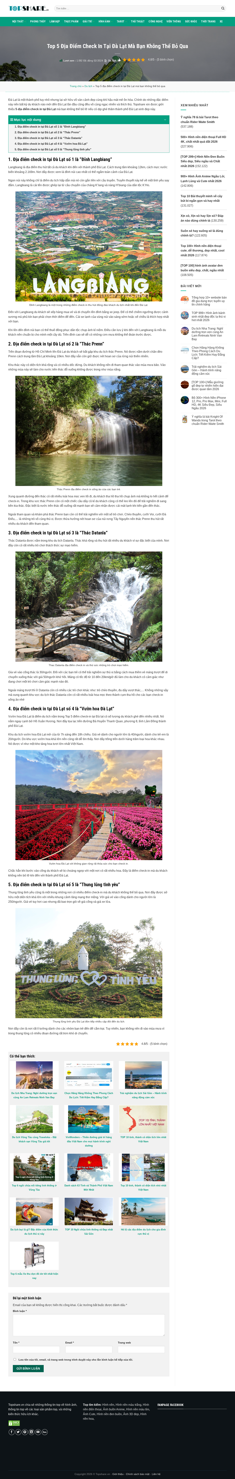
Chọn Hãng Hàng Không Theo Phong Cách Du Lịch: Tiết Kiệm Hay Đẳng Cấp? (208, 353)
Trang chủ (76, 86)
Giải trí (87, 21)
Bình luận (20, 1311)
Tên (16, 1342)
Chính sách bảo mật (138, 1474)
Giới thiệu (118, 1474)
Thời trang (208, 21)
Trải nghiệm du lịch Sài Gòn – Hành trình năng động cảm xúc (206, 370)
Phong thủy (38, 21)
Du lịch (112, 60)
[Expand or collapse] (165, 119)
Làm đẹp (55, 21)
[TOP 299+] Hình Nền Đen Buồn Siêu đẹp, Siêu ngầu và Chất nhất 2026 (203, 161)
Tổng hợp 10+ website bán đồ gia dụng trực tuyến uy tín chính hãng (209, 301)
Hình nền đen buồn (109, 1414)
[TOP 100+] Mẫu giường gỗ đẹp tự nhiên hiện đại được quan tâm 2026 (207, 386)
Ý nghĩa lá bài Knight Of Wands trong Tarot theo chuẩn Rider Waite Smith (207, 420)
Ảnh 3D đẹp (131, 1414)
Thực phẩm (71, 21)
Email (69, 1342)
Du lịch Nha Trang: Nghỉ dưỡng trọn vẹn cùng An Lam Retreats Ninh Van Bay (207, 334)
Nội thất (18, 21)
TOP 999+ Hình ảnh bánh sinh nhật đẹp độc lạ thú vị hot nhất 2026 (208, 316)
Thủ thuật (137, 21)
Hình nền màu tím (137, 1409)
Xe (221, 21)
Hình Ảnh (104, 21)
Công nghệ (155, 21)
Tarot (120, 21)
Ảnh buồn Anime (114, 1409)
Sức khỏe (191, 21)
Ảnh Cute (89, 1414)
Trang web (124, 1342)
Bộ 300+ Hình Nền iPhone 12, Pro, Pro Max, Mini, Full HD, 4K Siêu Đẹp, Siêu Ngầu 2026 (209, 403)
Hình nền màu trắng (128, 1404)
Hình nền (108, 1404)
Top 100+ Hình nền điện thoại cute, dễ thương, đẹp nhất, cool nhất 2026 (202, 250)
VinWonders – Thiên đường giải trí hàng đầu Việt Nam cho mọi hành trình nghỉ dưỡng (89, 1141)
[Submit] (223, 8)
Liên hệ (156, 1474)
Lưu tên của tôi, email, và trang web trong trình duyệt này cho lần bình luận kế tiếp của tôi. (76, 1359)
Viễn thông (174, 21)
